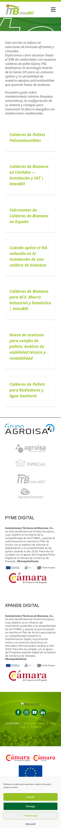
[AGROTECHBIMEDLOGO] (30, 488)
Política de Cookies (34, 723)
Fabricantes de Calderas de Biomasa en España (28, 215)
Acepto (30, 796)
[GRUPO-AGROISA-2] (30, 424)
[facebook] (18, 712)
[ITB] (30, 472)
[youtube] (34, 712)
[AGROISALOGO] (30, 442)
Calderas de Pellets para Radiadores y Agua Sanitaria (27, 390)
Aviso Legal (31, 823)
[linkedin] (42, 712)
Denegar (30, 806)
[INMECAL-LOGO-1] (30, 457)
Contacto (36, 726)
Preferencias (31, 815)
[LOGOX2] (19, 6)
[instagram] (26, 712)
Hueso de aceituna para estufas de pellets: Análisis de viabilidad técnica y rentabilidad (27, 346)
